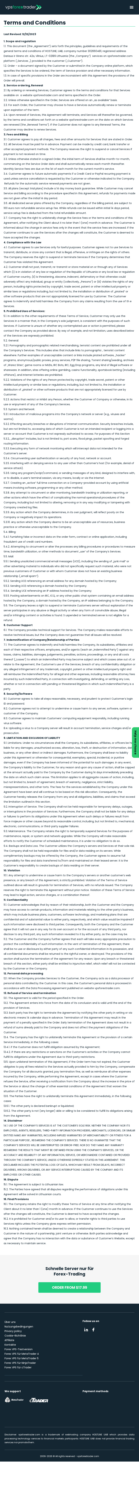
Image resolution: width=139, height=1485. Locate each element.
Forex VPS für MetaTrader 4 (22, 1354)
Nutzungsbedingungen (19, 1326)
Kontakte (10, 1345)
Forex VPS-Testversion (19, 1349)
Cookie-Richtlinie (15, 1335)
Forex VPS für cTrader (18, 1367)
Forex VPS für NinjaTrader (20, 1363)
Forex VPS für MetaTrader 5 (22, 1358)
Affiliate (9, 1340)
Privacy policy (13, 1331)
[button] (132, 7)
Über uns (10, 1322)
